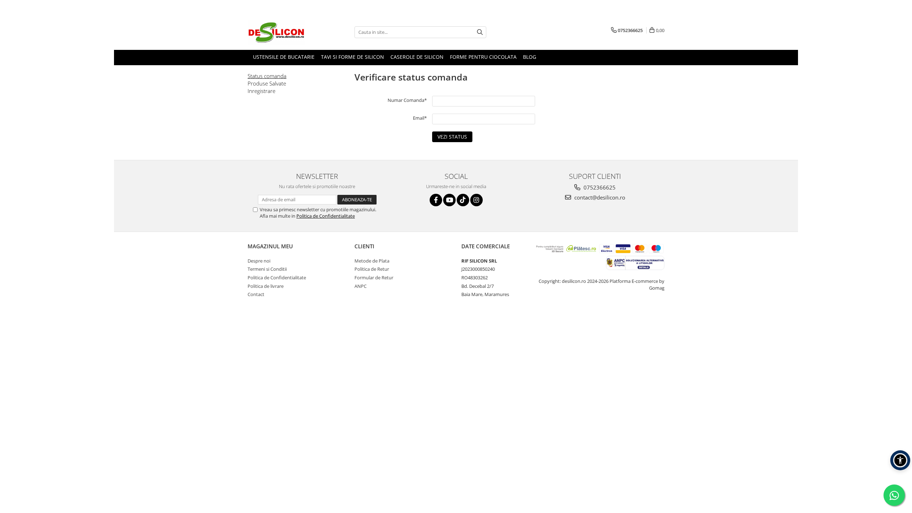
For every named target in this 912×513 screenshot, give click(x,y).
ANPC (360, 286)
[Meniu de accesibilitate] (900, 460)
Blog (529, 56)
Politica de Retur (371, 269)
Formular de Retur (373, 277)
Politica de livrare (266, 286)
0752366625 (599, 187)
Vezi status (452, 136)
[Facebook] (436, 200)
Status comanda (267, 75)
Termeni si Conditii (267, 269)
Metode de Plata (371, 261)
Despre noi (259, 261)
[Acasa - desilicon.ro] (283, 32)
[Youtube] (449, 200)
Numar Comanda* (407, 100)
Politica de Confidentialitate (325, 216)
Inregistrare (261, 90)
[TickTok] (463, 200)
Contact (256, 294)
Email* (420, 118)
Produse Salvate (267, 83)
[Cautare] (479, 32)
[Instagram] (476, 200)
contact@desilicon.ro (599, 197)
